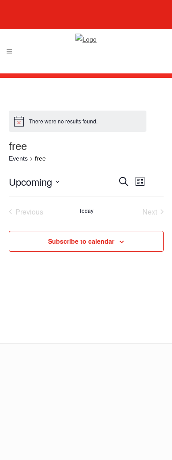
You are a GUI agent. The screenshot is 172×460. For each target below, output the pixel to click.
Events (18, 158)
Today (86, 210)
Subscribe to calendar (81, 241)
